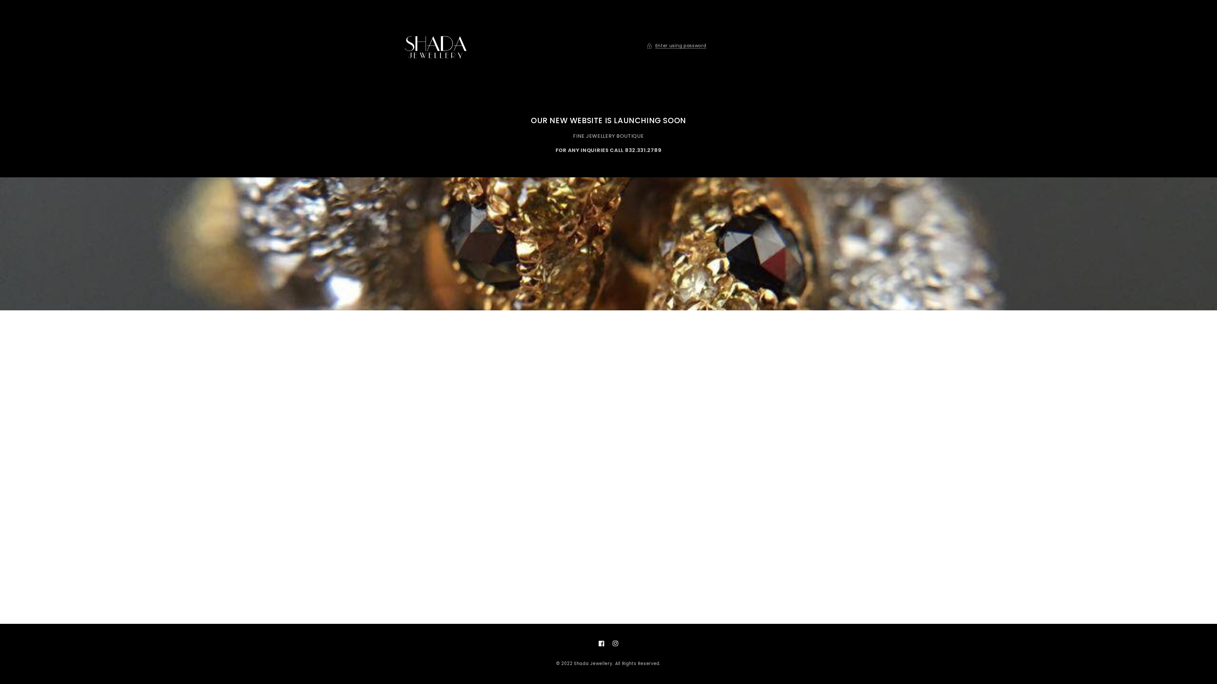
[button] (676, 46)
